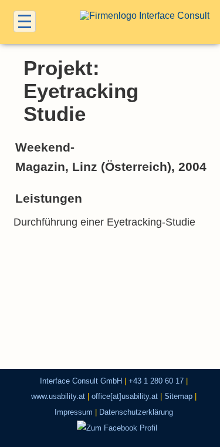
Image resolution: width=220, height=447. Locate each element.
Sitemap (178, 396)
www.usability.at (58, 396)
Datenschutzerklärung (136, 412)
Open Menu (24, 21)
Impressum (74, 412)
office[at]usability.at (125, 396)
